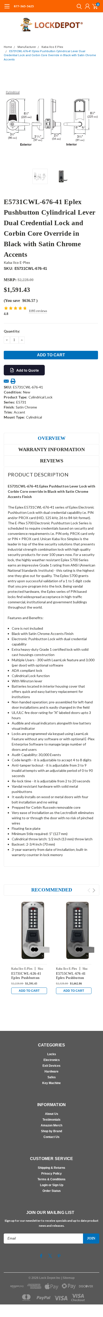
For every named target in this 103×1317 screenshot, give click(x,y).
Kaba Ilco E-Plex (17, 262)
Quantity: (12, 331)
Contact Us (52, 1137)
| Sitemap (67, 1278)
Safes (52, 1077)
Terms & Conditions (52, 1179)
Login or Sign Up (51, 1185)
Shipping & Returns (51, 1168)
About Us (51, 1114)
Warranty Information (51, 449)
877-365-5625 (24, 6)
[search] (78, 6)
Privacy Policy (51, 1173)
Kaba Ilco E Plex (52, 47)
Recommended (51, 889)
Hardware (51, 1071)
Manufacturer (27, 47)
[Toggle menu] (7, 9)
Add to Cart (29, 991)
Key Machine (51, 1083)
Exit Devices (51, 1065)
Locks (51, 1054)
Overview (52, 438)
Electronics (52, 1060)
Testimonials (51, 1119)
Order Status (51, 1191)
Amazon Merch (51, 1125)
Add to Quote (27, 370)
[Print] (13, 381)
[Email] (6, 381)
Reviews (51, 460)
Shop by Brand (51, 1131)
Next (94, 118)
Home (8, 47)
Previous (8, 118)
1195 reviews (38, 311)
